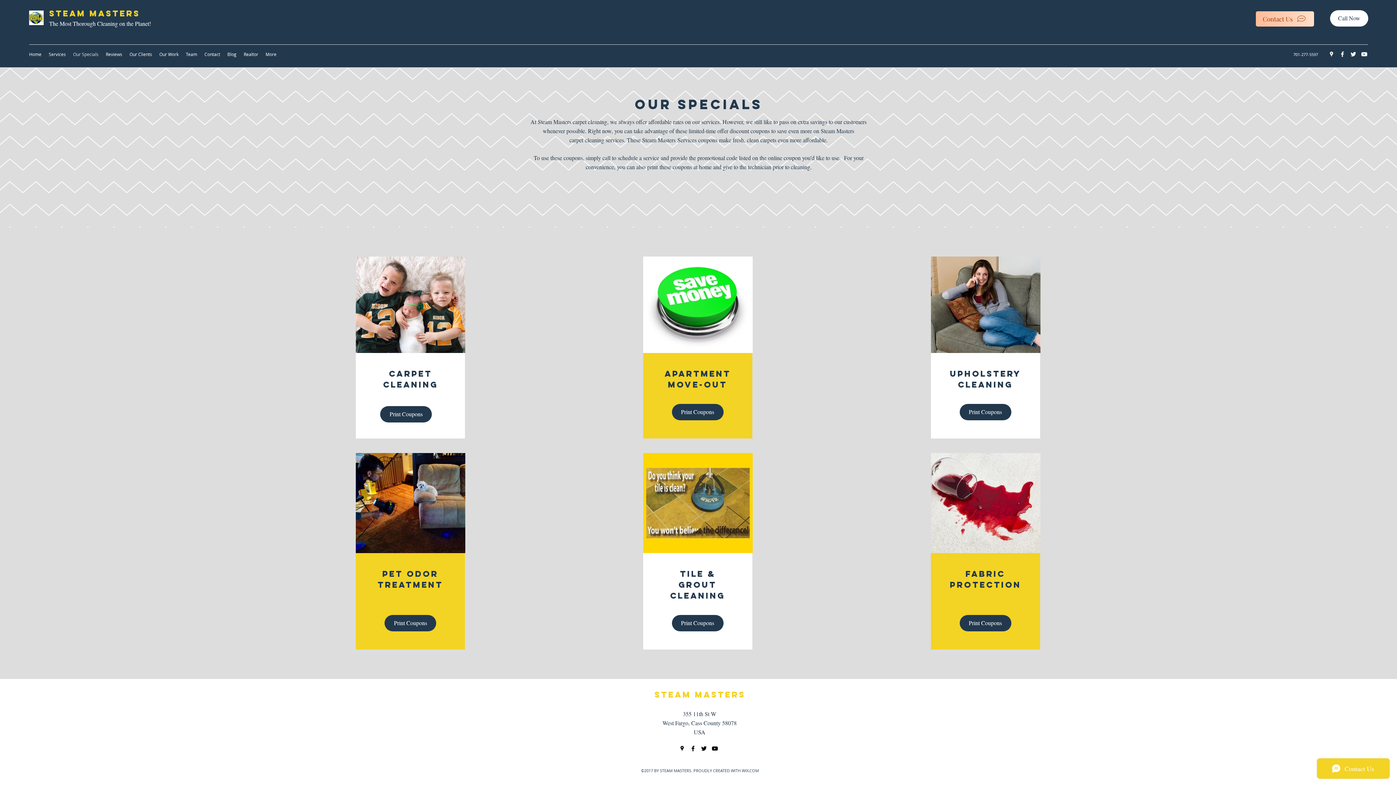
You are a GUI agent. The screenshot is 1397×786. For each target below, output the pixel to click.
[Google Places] (1331, 54)
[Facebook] (1342, 54)
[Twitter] (1353, 54)
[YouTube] (1364, 54)
